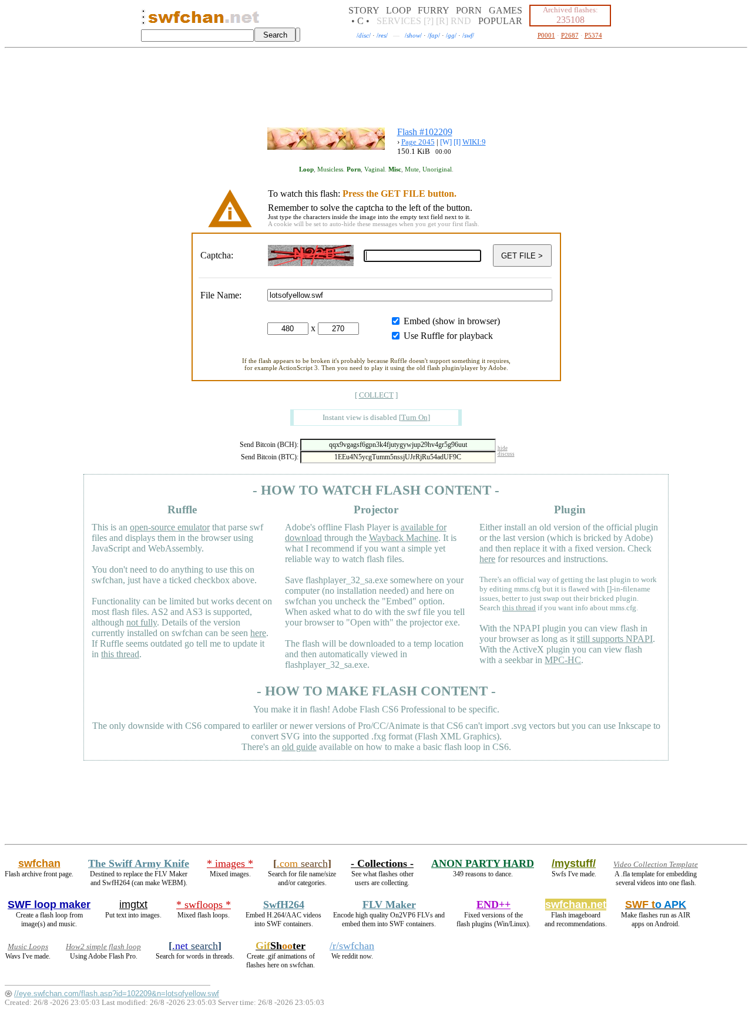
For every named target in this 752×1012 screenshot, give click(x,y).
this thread (120, 654)
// (364, 35)
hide (503, 448)
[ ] (376, 395)
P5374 (593, 35)
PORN (469, 10)
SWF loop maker (49, 904)
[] (414, 417)
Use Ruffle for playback (448, 336)
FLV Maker (389, 904)
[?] (429, 21)
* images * (230, 863)
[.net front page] (143, 20)
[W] (446, 141)
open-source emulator (170, 527)
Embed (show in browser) (452, 321)
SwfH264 (283, 904)
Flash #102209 (424, 132)
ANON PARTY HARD (482, 863)
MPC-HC (563, 660)
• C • (360, 21)
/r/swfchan (352, 946)
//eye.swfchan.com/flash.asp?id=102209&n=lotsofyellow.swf (116, 993)
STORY (363, 10)
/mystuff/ (574, 863)
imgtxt (133, 904)
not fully (141, 622)
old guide (299, 747)
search (302, 863)
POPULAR (500, 21)
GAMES (505, 10)
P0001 (546, 35)
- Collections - (382, 863)
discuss (506, 454)
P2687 (570, 35)
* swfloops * (203, 904)
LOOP (398, 10)
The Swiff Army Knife (138, 863)
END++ (493, 904)
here (258, 633)
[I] (457, 141)
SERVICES (399, 21)
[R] (442, 21)
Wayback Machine (403, 538)
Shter (281, 946)
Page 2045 (418, 141)
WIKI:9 (474, 141)
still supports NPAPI (615, 639)
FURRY (433, 10)
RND (461, 21)
